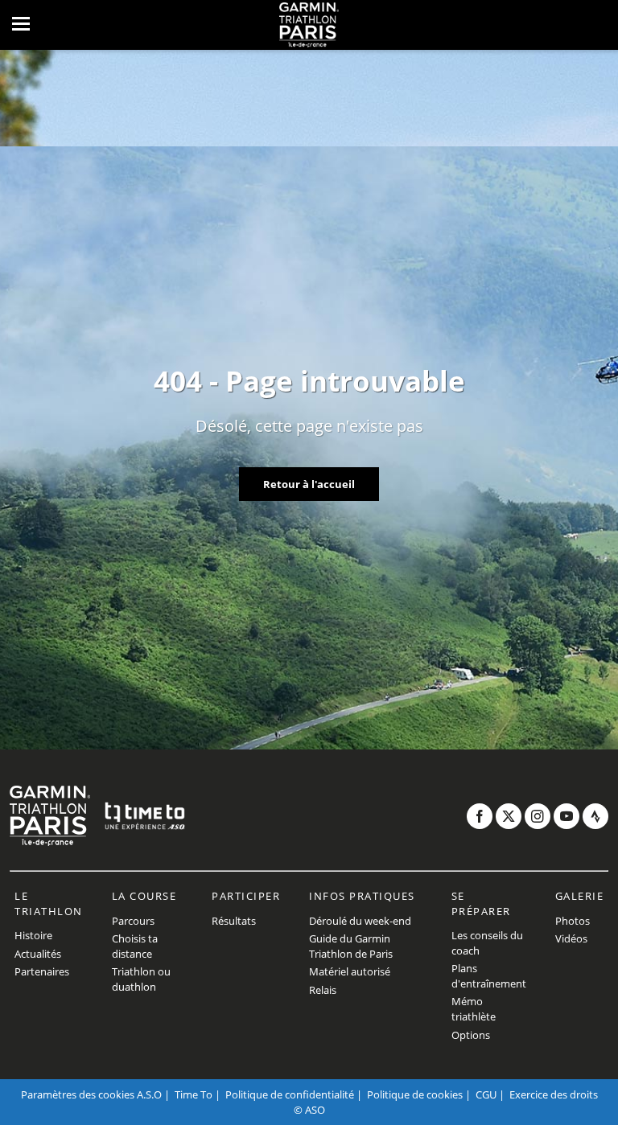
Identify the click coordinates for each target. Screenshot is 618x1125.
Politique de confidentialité (289, 1094)
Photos (572, 921)
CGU (486, 1094)
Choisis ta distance (135, 946)
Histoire (33, 935)
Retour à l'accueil (309, 484)
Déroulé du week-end (360, 921)
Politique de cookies (415, 1094)
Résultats (234, 921)
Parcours (133, 921)
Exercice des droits (553, 1094)
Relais (322, 990)
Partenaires (41, 971)
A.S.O (149, 1094)
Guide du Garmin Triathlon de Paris (351, 946)
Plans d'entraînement (488, 976)
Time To (193, 1094)
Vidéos (571, 938)
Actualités (37, 953)
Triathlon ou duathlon (141, 979)
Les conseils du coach (487, 943)
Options (470, 1035)
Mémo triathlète (473, 1009)
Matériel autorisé (349, 971)
